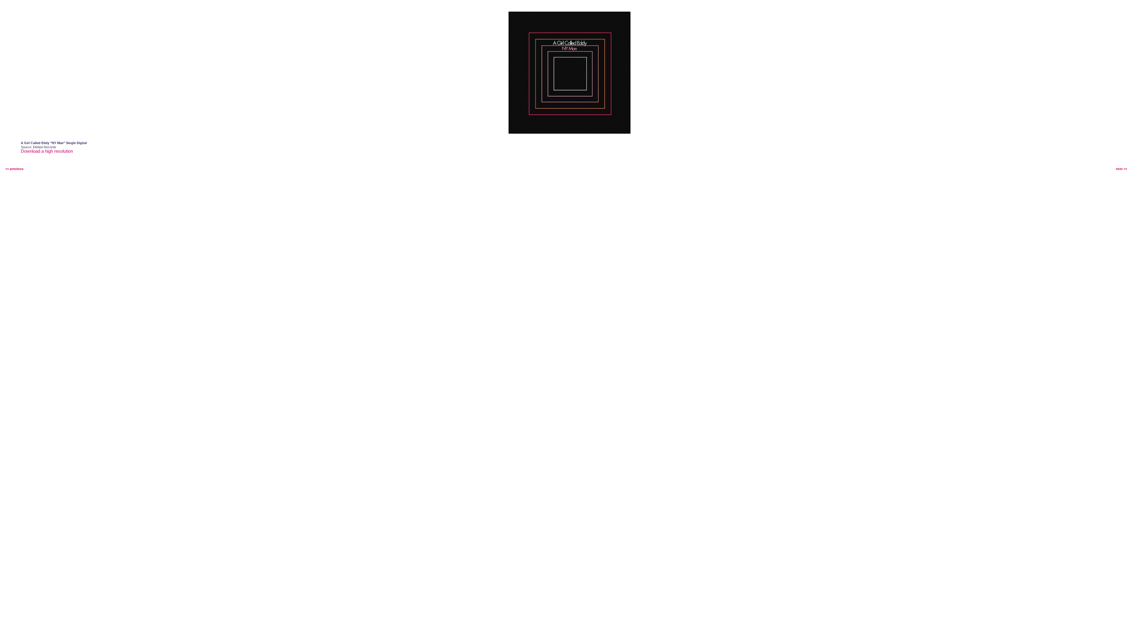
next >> (1121, 169)
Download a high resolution (47, 151)
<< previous (14, 169)
